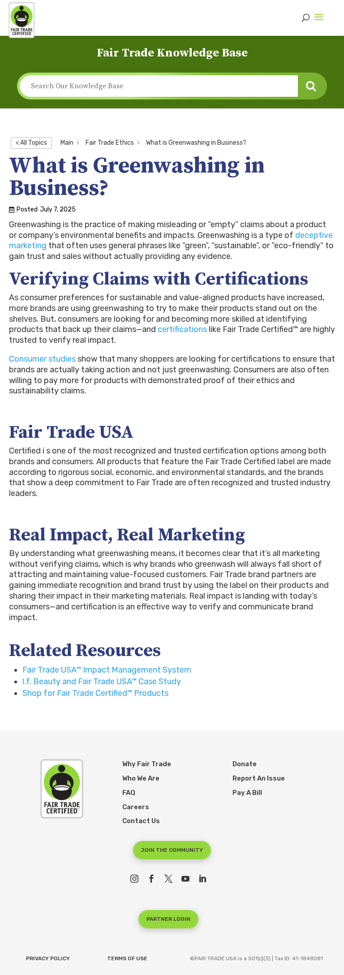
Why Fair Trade (146, 764)
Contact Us (141, 821)
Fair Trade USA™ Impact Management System (106, 670)
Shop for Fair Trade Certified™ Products (95, 693)
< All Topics (31, 143)
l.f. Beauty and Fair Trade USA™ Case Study (101, 681)
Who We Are (140, 778)
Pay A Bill (247, 793)
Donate (244, 764)
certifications (182, 329)
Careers (135, 807)
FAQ (128, 793)
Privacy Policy (48, 958)
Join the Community (172, 850)
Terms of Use (127, 958)
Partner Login (168, 919)
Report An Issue (258, 778)
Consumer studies (42, 359)
